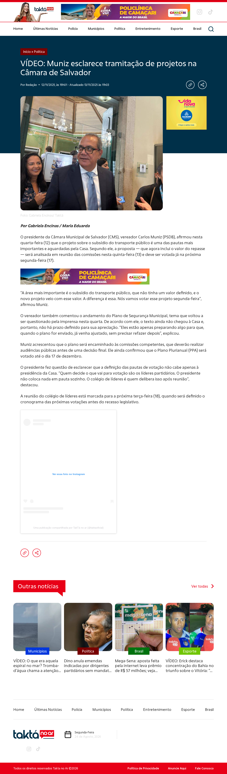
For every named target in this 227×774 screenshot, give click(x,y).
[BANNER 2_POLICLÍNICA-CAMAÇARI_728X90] (125, 12)
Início (27, 51)
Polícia (73, 28)
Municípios (96, 28)
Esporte (177, 28)
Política (119, 28)
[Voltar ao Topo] (218, 761)
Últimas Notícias (45, 28)
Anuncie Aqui (177, 768)
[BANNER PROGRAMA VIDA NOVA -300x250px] (186, 113)
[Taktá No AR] (33, 12)
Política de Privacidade (143, 768)
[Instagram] (199, 12)
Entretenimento (147, 28)
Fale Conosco (204, 768)
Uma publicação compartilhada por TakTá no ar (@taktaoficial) (68, 527)
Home (18, 28)
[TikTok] (210, 12)
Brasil (197, 28)
